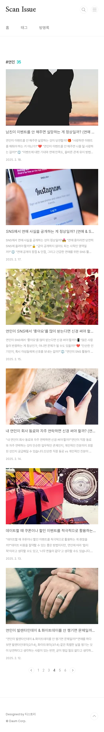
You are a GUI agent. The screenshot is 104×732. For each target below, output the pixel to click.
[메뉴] (94, 9)
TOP (94, 716)
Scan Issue (21, 9)
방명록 (44, 27)
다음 (72, 670)
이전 (31, 670)
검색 (83, 9)
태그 (24, 27)
